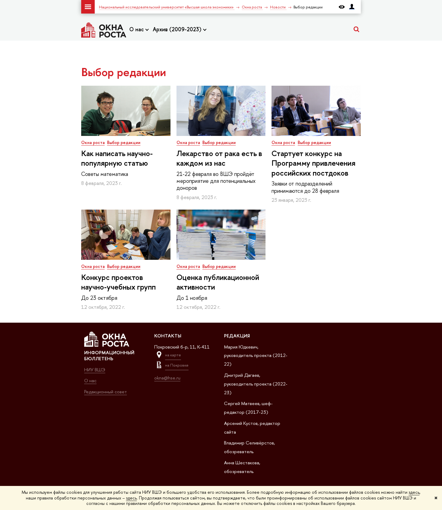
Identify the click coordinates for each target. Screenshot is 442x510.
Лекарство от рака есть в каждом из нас (219, 158)
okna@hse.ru (167, 378)
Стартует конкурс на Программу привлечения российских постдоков (313, 163)
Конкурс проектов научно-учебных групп (118, 282)
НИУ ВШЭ (94, 370)
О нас (137, 29)
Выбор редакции (123, 142)
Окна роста (93, 142)
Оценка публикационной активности (217, 282)
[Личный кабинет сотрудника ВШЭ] (351, 7)
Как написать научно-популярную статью (117, 158)
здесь (414, 492)
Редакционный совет (105, 392)
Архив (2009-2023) (178, 29)
